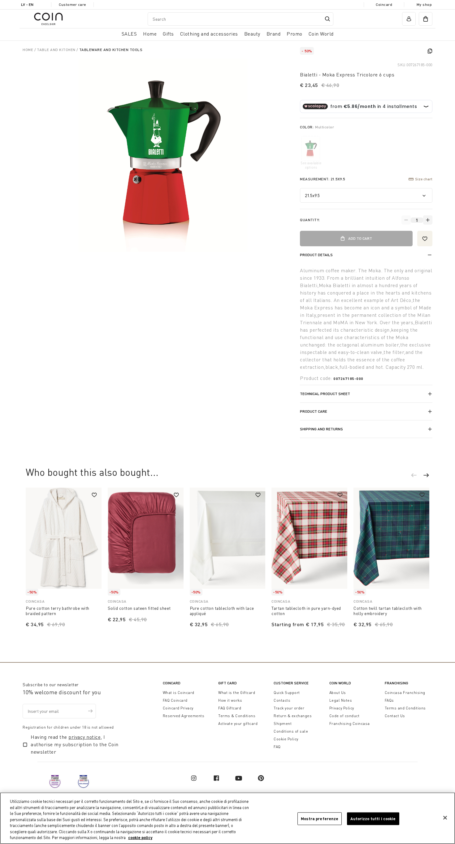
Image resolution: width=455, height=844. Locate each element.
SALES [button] (129, 34)
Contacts (282, 700)
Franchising (396, 683)
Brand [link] (273, 34)
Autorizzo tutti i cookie (373, 818)
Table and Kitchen (56, 49)
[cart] (425, 19)
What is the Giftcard (236, 692)
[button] (417, 476)
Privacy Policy (341, 708)
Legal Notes (340, 700)
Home (28, 49)
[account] (409, 19)
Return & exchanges (293, 715)
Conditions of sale (291, 731)
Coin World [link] (321, 34)
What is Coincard (178, 692)
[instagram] (193, 778)
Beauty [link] (252, 34)
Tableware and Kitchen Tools (111, 49)
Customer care (72, 4)
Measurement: (322, 179)
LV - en (27, 4)
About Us (337, 692)
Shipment (283, 723)
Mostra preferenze (319, 818)
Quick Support (287, 692)
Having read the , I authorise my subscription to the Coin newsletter (75, 744)
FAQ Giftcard (229, 708)
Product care (313, 411)
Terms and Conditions (405, 708)
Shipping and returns (321, 429)
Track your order (289, 708)
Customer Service (291, 683)
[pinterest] (261, 778)
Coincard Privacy (178, 708)
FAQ (277, 746)
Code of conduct (344, 715)
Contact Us (395, 715)
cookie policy (140, 837)
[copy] (429, 51)
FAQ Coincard (175, 700)
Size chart (423, 179)
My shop (424, 4)
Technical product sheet (325, 393)
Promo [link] (294, 34)
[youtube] (238, 778)
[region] (227, 818)
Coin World (340, 683)
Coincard (384, 4)
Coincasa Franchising (405, 692)
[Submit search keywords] (327, 19)
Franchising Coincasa (349, 723)
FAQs (389, 700)
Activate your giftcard (238, 723)
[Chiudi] (445, 818)
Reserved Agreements (184, 715)
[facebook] (216, 778)
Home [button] (150, 34)
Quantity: (310, 219)
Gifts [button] (168, 34)
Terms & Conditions (236, 715)
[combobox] (240, 19)
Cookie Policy (286, 739)
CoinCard (171, 683)
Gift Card (227, 683)
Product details (316, 254)
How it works (230, 700)
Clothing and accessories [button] (209, 34)
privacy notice (84, 737)
